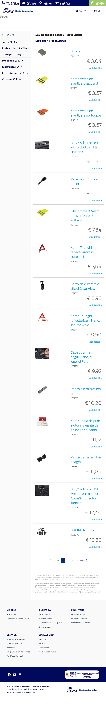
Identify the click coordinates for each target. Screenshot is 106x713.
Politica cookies (31, 689)
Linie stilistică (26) (14, 48)
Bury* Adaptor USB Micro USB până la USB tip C (85, 147)
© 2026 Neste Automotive (18, 686)
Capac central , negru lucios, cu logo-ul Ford (82, 357)
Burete (75, 51)
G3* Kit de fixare (83, 530)
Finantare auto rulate (80, 623)
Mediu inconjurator (47, 652)
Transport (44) (12, 54)
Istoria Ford (44, 647)
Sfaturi (42, 643)
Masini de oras (45, 618)
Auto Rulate (44, 614)
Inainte (81, 560)
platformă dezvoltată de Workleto (21, 692)
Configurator (45, 627)
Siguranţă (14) (11, 67)
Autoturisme (12, 614)
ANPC (42, 689)
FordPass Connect (15, 656)
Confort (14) (10, 79)
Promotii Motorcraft (16, 639)
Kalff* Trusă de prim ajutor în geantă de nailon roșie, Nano (85, 425)
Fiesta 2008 (57, 41)
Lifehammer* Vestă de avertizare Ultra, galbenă (85, 215)
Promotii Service (14, 643)
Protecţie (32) (11, 60)
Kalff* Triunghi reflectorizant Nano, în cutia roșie (85, 320)
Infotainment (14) (14, 73)
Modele (40, 41)
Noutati (42, 639)
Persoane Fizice (78, 614)
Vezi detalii (94, 68)
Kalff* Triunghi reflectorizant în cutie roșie (82, 252)
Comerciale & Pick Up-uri (18, 618)
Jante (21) (9, 42)
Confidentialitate (14, 689)
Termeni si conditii (40, 686)
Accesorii (11, 647)
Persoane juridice (79, 618)
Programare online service (18, 652)
